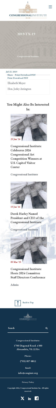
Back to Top (28, 302)
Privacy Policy (28, 382)
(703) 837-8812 (28, 361)
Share (10, 75)
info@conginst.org (28, 373)
